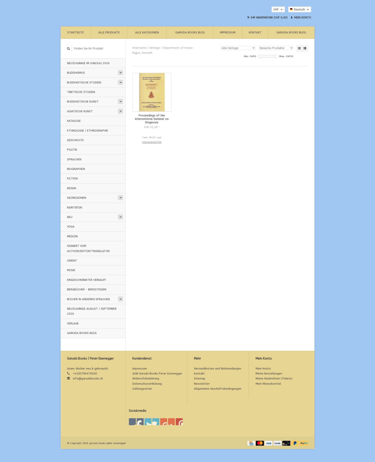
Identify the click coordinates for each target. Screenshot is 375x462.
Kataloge (74, 120)
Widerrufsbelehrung (145, 378)
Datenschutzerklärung (147, 383)
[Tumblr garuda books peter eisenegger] (171, 421)
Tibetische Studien (81, 92)
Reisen (71, 188)
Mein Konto (302, 17)
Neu (69, 217)
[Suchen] (68, 49)
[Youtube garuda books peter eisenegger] (163, 421)
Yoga (70, 226)
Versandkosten (151, 142)
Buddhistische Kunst (83, 101)
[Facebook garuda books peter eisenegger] (132, 421)
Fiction (72, 178)
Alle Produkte (109, 32)
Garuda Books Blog (190, 32)
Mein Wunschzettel (268, 383)
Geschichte (75, 140)
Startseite (75, 32)
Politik (72, 149)
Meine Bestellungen (269, 373)
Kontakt (255, 32)
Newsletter (202, 383)
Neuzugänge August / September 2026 (92, 311)
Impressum (227, 32)
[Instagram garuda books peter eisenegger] (179, 421)
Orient (72, 260)
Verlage (73, 323)
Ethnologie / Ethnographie (87, 130)
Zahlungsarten (142, 388)
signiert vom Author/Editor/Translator (88, 248)
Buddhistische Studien (84, 82)
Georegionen (76, 197)
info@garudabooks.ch (88, 378)
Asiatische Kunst (80, 111)
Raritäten (74, 207)
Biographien (76, 169)
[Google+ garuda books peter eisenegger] (148, 421)
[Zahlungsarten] (251, 443)
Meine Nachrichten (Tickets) (274, 378)
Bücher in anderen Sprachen (88, 299)
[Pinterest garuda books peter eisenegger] (155, 421)
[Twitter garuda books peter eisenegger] (140, 421)
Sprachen (74, 159)
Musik (71, 270)
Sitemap (199, 378)
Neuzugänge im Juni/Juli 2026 (88, 63)
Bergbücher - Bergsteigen (86, 289)
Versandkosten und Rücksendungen (217, 368)
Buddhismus (76, 72)
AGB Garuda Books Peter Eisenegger (157, 373)
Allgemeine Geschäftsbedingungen (217, 388)
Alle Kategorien (147, 32)
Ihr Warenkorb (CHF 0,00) (269, 17)
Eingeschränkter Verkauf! (86, 279)
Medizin (72, 236)
